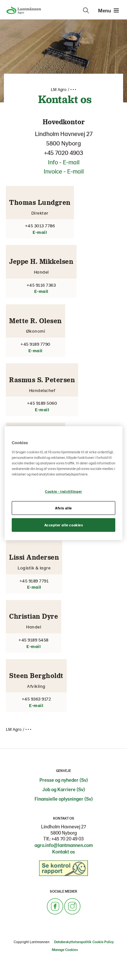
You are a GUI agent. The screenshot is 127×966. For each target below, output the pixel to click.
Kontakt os (63, 851)
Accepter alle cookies (63, 524)
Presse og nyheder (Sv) (63, 780)
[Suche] (86, 10)
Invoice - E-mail (64, 171)
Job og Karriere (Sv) (63, 789)
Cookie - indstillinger (63, 491)
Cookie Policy (103, 942)
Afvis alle (63, 508)
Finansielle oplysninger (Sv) (64, 799)
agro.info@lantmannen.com (64, 845)
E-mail (40, 232)
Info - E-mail (63, 162)
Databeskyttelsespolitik (73, 942)
